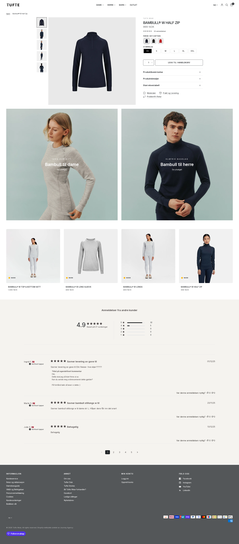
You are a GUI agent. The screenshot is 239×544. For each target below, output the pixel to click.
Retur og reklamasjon (15, 482)
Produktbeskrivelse (153, 72)
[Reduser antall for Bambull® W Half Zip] (145, 62)
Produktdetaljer (151, 78)
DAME (99, 5)
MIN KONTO (127, 474)
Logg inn (125, 478)
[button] (42, 22)
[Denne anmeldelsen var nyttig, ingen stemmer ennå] (208, 393)
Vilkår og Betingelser (15, 489)
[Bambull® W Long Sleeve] (91, 256)
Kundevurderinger (13, 500)
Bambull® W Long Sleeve (78, 287)
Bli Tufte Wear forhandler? (75, 489)
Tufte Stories (69, 486)
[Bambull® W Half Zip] (206, 256)
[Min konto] (222, 5)
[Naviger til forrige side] (101, 452)
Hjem (8, 14)
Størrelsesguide (13, 486)
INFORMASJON (13, 474)
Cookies (9, 496)
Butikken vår (11, 504)
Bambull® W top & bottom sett (24, 287)
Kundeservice (12, 478)
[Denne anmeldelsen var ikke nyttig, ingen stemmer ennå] (212, 393)
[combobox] (226, 5)
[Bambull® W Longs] (148, 256)
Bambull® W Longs (133, 287)
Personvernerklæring (15, 493)
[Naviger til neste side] (137, 452)
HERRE (110, 5)
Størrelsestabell (151, 85)
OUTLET (133, 5)
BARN (121, 5)
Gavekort (68, 493)
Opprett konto (127, 482)
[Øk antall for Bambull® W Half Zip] (152, 62)
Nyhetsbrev (69, 500)
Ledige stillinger (70, 496)
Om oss (67, 478)
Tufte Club (68, 482)
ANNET (67, 474)
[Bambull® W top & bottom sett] (33, 256)
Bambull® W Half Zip (191, 287)
